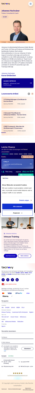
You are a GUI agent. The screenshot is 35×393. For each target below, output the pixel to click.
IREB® (26, 272)
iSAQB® (5, 17)
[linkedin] (17, 279)
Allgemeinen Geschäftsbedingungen (28, 389)
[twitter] (12, 279)
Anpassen (16, 213)
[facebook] (3, 279)
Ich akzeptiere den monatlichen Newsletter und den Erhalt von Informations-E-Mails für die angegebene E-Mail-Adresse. (11, 348)
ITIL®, (30, 272)
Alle (3, 307)
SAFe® (13, 307)
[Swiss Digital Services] (9, 284)
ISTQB (3, 274)
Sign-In (3, 326)
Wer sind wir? (5, 317)
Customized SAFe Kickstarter (20, 312)
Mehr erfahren (25, 256)
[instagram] (7, 279)
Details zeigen (24, 200)
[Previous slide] (29, 94)
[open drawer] (30, 3)
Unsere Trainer (11, 42)
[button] (3, 132)
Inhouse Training (6, 312)
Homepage (3, 42)
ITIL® (22, 307)
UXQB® (9, 274)
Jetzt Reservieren (10, 256)
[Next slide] (32, 94)
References (23, 317)
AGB (5, 350)
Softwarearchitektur (10, 321)
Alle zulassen (17, 206)
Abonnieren (27, 348)
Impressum (4, 389)
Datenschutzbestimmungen (14, 389)
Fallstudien (20, 321)
